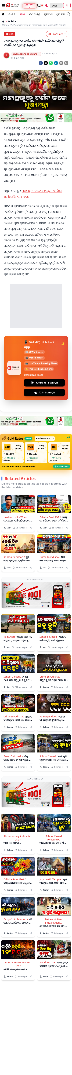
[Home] (3, 21)
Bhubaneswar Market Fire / (17, 964)
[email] (61, 63)
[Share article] (31, 528)
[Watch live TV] (40, 5)
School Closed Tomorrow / (54, 838)
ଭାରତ (11, 14)
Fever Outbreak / (13, 756)
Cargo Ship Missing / (15, 919)
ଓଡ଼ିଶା (22, 14)
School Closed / (12, 676)
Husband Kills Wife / (15, 517)
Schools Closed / (49, 636)
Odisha (12, 21)
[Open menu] (2, 5)
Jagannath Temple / (50, 879)
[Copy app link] (66, 63)
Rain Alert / (10, 636)
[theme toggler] (46, 5)
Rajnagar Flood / (49, 716)
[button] (13, 452)
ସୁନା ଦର (60, 14)
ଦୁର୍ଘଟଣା (48, 14)
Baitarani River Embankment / (53, 921)
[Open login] (67, 5)
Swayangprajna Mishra (25, 53)
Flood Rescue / (47, 962)
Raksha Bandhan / (14, 557)
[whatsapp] (51, 63)
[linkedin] (56, 63)
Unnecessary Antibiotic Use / (17, 838)
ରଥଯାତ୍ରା (35, 14)
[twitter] (46, 63)
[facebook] (41, 63)
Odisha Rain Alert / (14, 879)
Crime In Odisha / (49, 557)
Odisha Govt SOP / (50, 517)
